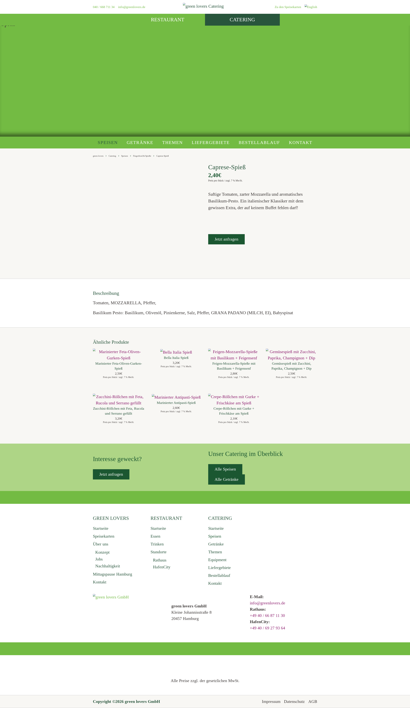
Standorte (159, 552)
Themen (172, 142)
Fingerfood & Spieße (142, 156)
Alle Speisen (225, 469)
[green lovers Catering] (205, 7)
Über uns (100, 544)
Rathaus (159, 560)
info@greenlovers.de (131, 7)
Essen (155, 536)
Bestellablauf (259, 142)
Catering (242, 19)
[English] (311, 6)
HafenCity (161, 567)
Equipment (217, 559)
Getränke (140, 142)
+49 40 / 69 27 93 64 (267, 628)
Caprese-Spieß (162, 156)
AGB (312, 701)
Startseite (100, 528)
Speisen (108, 142)
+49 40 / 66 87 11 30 (267, 615)
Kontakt (300, 142)
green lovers (98, 156)
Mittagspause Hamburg (112, 574)
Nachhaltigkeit (107, 566)
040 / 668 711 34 (104, 7)
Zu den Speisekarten (288, 7)
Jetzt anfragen (226, 239)
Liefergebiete (211, 142)
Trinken (157, 544)
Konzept (102, 552)
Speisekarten (103, 536)
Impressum (271, 701)
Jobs (99, 559)
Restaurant (167, 19)
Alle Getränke (226, 479)
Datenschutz (294, 701)
